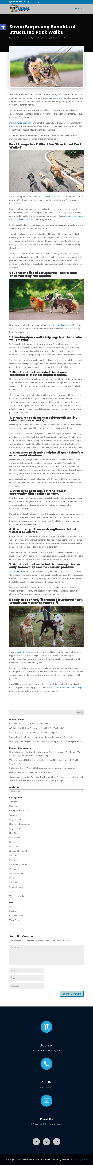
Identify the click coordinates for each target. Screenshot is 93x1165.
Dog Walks (51, 38)
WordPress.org (16, 920)
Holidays (13, 842)
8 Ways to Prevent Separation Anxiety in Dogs (43, 780)
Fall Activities (15, 837)
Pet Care (13, 855)
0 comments (61, 38)
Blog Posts (42, 38)
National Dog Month (18, 851)
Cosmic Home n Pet (19, 38)
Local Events (14, 846)
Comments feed (16, 915)
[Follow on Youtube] (56, 1141)
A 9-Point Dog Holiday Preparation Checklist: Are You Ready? (36, 728)
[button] (3, 27)
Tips (11, 891)
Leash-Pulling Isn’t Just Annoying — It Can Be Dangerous (34, 732)
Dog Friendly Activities (19, 824)
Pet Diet (13, 860)
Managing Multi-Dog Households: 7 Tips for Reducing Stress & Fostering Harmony (45, 741)
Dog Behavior (15, 819)
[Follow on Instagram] (46, 1141)
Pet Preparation (16, 873)
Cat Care (13, 815)
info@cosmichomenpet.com (46, 1124)
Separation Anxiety (17, 887)
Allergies (13, 801)
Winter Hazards (16, 896)
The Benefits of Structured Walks (41, 772)
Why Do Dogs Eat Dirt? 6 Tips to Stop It (26, 760)
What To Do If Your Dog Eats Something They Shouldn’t (50, 768)
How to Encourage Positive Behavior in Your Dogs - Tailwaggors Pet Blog (41, 752)
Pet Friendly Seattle (18, 864)
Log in (12, 906)
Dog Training (15, 828)
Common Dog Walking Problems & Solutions (28, 723)
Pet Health (14, 869)
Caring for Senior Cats (19, 810)
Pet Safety (14, 878)
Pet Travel (13, 882)
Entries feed (14, 911)
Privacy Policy (80, 1159)
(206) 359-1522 (46, 1087)
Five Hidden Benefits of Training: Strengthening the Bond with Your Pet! (41, 737)
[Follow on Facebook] (36, 1141)
